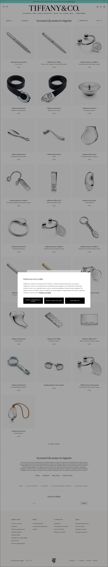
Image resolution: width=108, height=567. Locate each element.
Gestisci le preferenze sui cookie (33, 300)
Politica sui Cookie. (45, 292)
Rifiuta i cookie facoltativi (54, 300)
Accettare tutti (74, 300)
